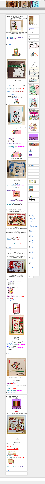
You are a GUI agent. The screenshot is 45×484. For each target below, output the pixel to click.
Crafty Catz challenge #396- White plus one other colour (15, 250)
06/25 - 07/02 (31, 247)
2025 (30, 205)
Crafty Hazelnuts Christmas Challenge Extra (11, 344)
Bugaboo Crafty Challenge (11, 146)
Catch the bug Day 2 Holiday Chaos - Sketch (13, 301)
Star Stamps (13, 300)
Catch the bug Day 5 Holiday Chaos (33, 218)
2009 (30, 274)
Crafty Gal (8, 36)
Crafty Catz (11, 300)
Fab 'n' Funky (13, 243)
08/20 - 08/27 (31, 240)
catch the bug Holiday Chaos (15, 97)
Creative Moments (9, 449)
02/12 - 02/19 (31, 263)
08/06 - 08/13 (31, 242)
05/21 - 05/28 (31, 251)
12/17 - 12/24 (31, 214)
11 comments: (16, 147)
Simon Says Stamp (15, 245)
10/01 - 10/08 (31, 235)
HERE (25, 226)
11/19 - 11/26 (31, 229)
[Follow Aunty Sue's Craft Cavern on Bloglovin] (31, 165)
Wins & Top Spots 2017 (30, 7)
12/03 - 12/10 (31, 216)
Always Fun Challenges (9, 145)
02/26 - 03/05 (31, 261)
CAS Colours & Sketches (10, 37)
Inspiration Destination (13, 244)
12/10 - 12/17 (31, 215)
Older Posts (25, 472)
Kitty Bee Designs (8, 137)
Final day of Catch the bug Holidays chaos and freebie (14, 16)
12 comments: (16, 299)
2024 (30, 206)
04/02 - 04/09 (31, 257)
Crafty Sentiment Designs (13, 202)
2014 (30, 270)
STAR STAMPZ (16, 255)
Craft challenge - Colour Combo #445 (12, 396)
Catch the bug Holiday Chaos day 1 (16, 382)
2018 (30, 211)
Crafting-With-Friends (14, 187)
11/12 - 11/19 (31, 230)
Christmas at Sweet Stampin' (10, 445)
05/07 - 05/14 (31, 253)
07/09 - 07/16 (31, 245)
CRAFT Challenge (22, 397)
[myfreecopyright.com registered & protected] (33, 40)
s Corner (10, 36)
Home (7, 7)
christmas (10, 44)
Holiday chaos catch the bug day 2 (9, 343)
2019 (30, 210)
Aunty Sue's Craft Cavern (13, 2)
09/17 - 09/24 (31, 237)
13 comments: (16, 94)
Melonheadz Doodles (16, 411)
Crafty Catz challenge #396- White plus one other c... (33, 222)
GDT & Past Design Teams (17, 7)
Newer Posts (7, 472)
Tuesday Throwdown (14, 203)
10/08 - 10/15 (31, 234)
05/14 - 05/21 (31, 252)
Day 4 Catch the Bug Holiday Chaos (11, 149)
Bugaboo (8, 44)
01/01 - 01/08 (31, 267)
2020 (30, 209)
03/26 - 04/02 (31, 258)
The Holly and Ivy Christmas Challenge (11, 466)
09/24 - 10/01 (31, 236)
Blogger (25, 479)
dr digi (11, 470)
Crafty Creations (9, 87)
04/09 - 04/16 (31, 256)
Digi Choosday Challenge (9, 465)
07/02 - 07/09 (31, 246)
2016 (30, 268)
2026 (30, 204)
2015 (30, 269)
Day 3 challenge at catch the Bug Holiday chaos (13, 209)
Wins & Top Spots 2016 (24, 7)
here (36, 174)
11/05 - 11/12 (31, 231)
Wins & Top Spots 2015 (11, 7)
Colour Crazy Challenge (10, 237)
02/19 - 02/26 (31, 262)
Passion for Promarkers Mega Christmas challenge (33, 227)
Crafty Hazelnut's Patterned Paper (10, 84)
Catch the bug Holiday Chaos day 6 (11, 96)
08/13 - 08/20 (31, 241)
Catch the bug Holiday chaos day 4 (16, 184)
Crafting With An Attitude (10, 281)
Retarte (8, 89)
